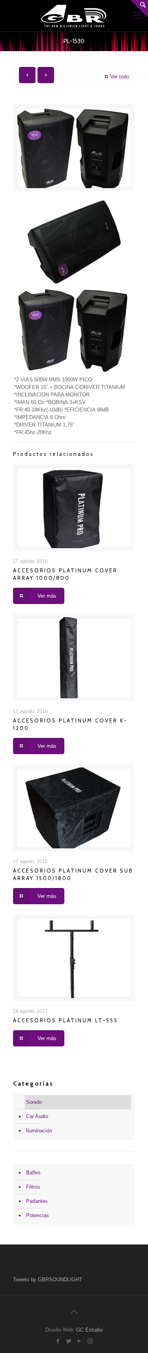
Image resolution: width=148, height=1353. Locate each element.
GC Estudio (89, 1330)
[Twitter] (69, 1341)
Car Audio (37, 1116)
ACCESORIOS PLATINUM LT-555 (65, 1020)
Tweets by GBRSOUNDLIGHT (47, 1279)
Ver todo (119, 77)
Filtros (33, 1187)
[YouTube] (79, 1341)
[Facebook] (58, 1341)
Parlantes (37, 1201)
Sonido (34, 1102)
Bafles (33, 1173)
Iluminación (39, 1131)
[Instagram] (90, 1341)
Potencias (37, 1215)
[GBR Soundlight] (74, 16)
